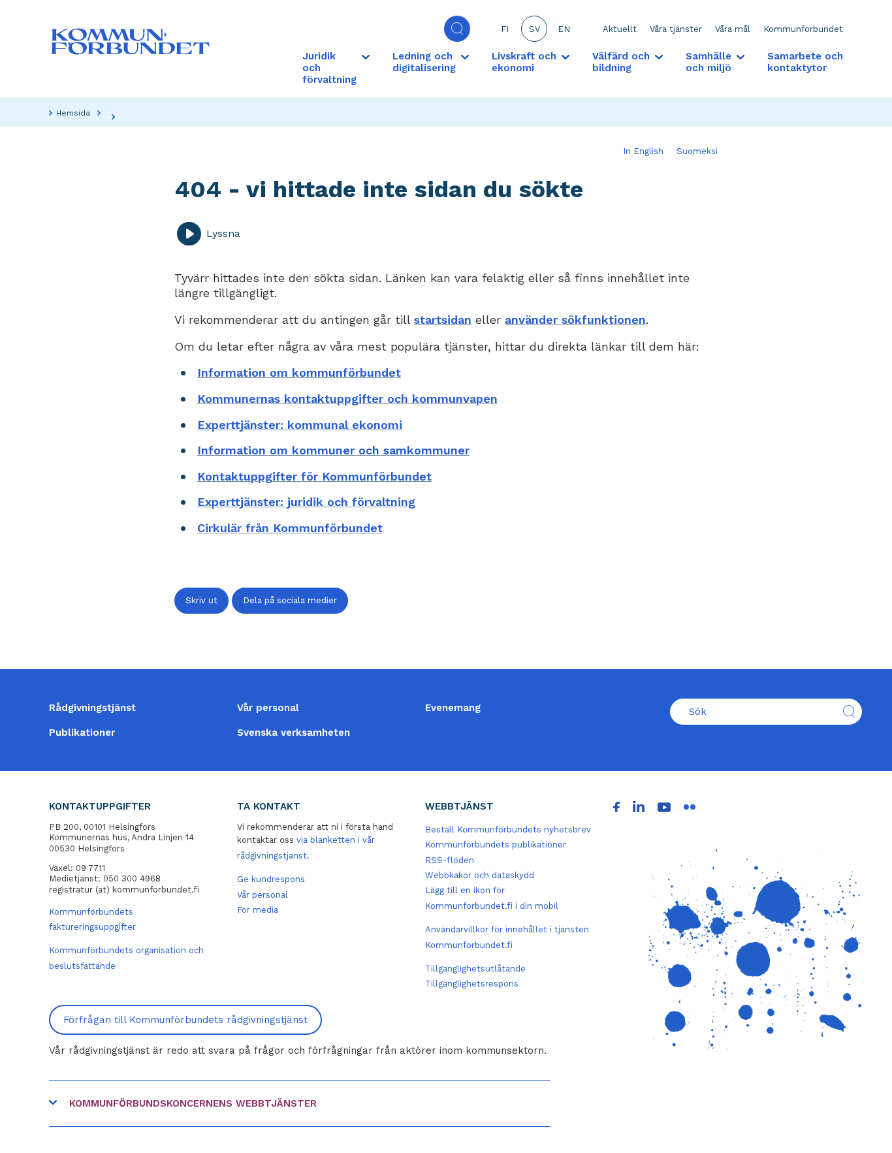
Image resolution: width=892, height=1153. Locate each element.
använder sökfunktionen (575, 319)
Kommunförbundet (803, 29)
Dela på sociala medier (290, 600)
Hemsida (73, 113)
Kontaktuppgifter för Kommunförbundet (314, 476)
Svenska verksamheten (293, 732)
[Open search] (457, 29)
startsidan (442, 319)
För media (257, 910)
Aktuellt (620, 29)
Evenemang (453, 708)
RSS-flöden (449, 860)
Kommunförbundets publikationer (495, 844)
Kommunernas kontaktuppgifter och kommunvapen (347, 398)
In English (643, 151)
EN (564, 29)
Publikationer (82, 732)
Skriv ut (201, 600)
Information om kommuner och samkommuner (333, 450)
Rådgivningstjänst (92, 708)
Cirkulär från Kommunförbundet (290, 528)
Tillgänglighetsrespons (471, 983)
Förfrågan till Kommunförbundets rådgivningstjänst (185, 1020)
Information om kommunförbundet (299, 372)
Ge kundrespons (271, 879)
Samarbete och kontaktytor (805, 62)
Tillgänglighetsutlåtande (475, 968)
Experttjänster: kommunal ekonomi (299, 425)
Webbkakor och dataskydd (479, 875)
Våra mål (732, 29)
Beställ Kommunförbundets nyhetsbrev (508, 829)
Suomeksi (697, 151)
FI (505, 29)
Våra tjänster (676, 29)
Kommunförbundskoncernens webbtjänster (193, 1103)
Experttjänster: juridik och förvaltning (306, 502)
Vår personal (268, 708)
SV (534, 29)
